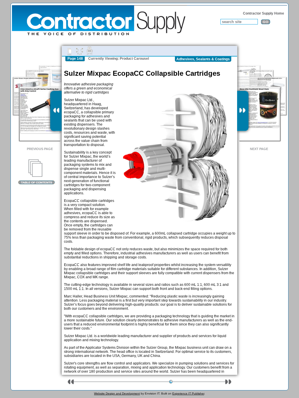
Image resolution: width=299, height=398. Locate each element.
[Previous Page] (56, 111)
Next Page (259, 149)
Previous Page (40, 149)
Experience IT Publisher (188, 393)
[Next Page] (242, 111)
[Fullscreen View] (79, 51)
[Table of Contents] (36, 171)
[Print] (89, 51)
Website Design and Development (117, 393)
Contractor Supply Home (263, 13)
